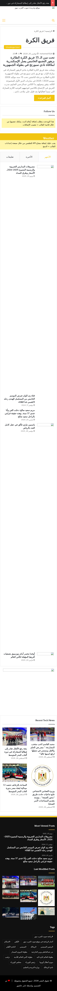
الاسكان (7, 941)
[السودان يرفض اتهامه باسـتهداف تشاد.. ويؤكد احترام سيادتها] (10, 912)
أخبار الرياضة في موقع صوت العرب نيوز (38, 941)
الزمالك (33, 947)
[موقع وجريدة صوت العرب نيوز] (28, 11)
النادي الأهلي (11, 947)
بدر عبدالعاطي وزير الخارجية (42, 952)
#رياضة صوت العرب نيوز (43, 936)
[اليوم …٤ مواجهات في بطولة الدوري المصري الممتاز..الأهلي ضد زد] (46, 881)
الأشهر (48, 156)
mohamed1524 (46, 54)
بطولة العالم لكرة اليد (45, 957)
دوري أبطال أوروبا (46, 962)
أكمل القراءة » (44, 98)
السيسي (23, 947)
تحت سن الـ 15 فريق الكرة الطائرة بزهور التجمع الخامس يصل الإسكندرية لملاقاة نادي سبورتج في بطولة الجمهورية (29, 61)
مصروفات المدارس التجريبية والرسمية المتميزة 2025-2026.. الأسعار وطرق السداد (20, 169)
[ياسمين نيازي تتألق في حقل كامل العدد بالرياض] (45, 536)
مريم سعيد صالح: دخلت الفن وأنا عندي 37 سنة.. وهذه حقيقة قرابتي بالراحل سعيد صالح (20, 413)
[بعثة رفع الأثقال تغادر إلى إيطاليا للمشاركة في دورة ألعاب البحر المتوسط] (14, 736)
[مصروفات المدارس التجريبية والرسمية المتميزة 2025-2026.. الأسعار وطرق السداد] (45, 278)
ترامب (7, 957)
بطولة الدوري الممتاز (19, 952)
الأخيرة (29, 156)
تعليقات (10, 156)
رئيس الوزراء (30, 962)
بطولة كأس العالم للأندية (23, 957)
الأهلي (16, 941)
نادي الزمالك (48, 967)
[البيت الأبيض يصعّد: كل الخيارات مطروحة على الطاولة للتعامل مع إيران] (28, 913)
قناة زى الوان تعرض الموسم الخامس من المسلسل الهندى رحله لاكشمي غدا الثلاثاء (19, 398)
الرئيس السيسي (47, 947)
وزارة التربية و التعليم (31, 967)
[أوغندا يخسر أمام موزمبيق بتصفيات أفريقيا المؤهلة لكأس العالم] (45, 657)
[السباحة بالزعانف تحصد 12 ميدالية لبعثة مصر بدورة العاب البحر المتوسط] (14, 773)
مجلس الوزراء (15, 962)
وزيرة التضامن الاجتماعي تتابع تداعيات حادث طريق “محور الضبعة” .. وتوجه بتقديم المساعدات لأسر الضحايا (43, 797)
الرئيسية (49, 31)
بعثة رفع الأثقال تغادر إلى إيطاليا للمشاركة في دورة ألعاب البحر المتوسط (15, 751)
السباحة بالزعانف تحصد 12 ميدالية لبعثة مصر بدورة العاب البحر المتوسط (15, 788)
